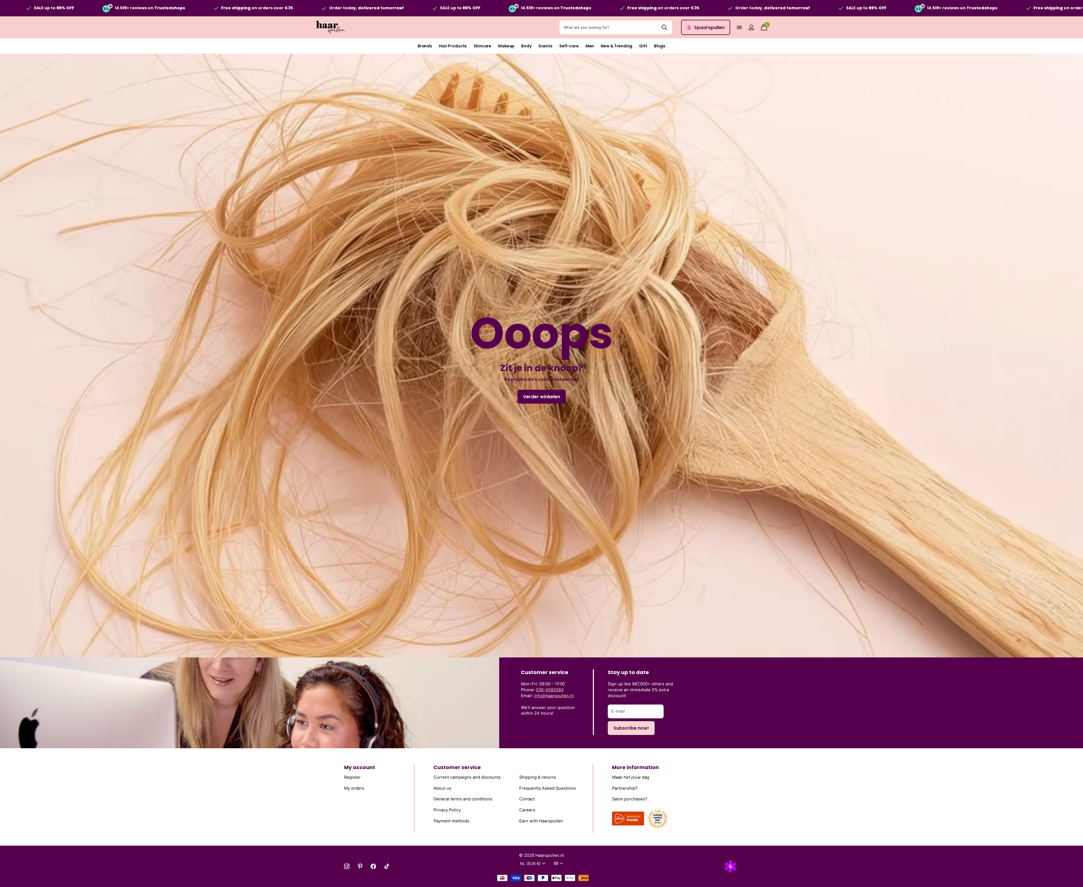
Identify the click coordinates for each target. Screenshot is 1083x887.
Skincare (482, 46)
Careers (527, 810)
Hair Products (453, 46)
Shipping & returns (537, 777)
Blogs (659, 46)
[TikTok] (386, 866)
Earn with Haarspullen (541, 820)
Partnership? (625, 788)
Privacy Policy (447, 810)
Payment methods (451, 820)
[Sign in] (751, 27)
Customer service (457, 767)
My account (359, 767)
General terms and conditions (462, 799)
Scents (545, 46)
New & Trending (616, 46)
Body (526, 46)
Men (589, 46)
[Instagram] (346, 866)
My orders (354, 788)
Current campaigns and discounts (467, 777)
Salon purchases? (629, 799)
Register (352, 777)
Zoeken (664, 27)
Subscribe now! (631, 728)
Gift (643, 46)
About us (442, 788)
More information (635, 767)
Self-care (569, 46)
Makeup (506, 46)
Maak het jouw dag (630, 777)
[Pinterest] (360, 866)
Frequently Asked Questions (547, 788)
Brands (425, 46)
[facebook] (373, 866)
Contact (527, 799)
